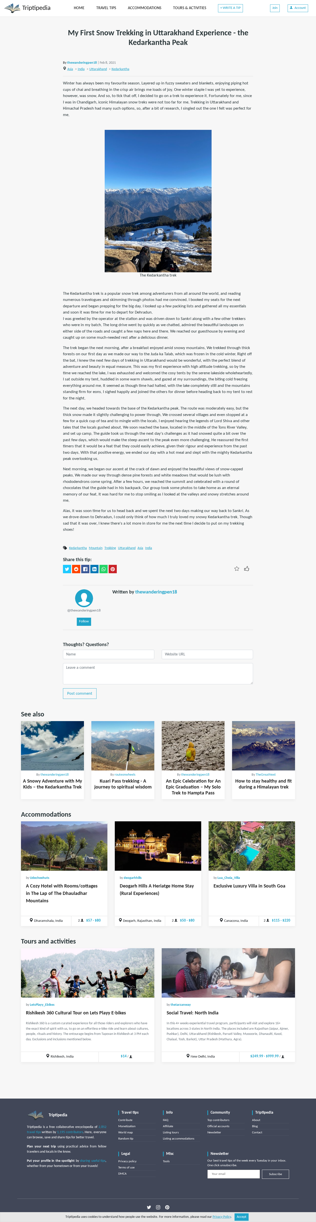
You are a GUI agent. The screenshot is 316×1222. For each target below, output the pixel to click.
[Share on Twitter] (67, 569)
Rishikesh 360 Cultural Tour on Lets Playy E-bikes (76, 1013)
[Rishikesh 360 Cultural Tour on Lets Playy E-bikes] (87, 973)
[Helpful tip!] (246, 568)
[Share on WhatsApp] (103, 569)
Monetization (127, 1126)
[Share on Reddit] (76, 569)
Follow (84, 621)
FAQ (165, 1120)
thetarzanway (181, 1004)
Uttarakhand (98, 69)
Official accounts (218, 1126)
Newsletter (214, 1132)
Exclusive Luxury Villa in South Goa (249, 886)
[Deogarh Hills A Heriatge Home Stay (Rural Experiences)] (158, 846)
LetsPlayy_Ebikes (42, 1004)
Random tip (125, 1138)
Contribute (125, 1120)
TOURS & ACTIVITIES (189, 8)
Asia (70, 69)
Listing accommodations (178, 1138)
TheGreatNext (266, 774)
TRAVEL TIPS (106, 8)
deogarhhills (133, 878)
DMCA (122, 1173)
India (81, 69)
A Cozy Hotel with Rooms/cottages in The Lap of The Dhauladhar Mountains (62, 894)
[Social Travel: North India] (228, 973)
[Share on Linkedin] (94, 569)
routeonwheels (125, 774)
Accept (241, 1217)
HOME (79, 8)
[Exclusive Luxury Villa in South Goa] (252, 846)
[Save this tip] (236, 568)
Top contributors (218, 1120)
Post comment (79, 693)
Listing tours (171, 1132)
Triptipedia (36, 8)
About (256, 1120)
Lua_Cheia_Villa (228, 878)
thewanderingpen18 (82, 62)
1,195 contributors (70, 1132)
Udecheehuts (39, 878)
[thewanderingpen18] (84, 598)
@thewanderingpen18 (84, 610)
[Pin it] (113, 569)
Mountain (95, 548)
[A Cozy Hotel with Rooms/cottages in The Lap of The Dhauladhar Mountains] (64, 846)
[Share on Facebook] (85, 569)
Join (274, 8)
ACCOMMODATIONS (144, 8)
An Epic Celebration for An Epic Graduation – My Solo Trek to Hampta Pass (193, 787)
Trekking (110, 548)
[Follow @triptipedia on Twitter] (149, 1207)
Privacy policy (127, 1161)
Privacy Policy (222, 1217)
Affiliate (168, 1126)
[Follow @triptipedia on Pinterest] (167, 1207)
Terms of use (126, 1167)
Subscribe (275, 1174)
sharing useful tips (92, 1161)
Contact (257, 1132)
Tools (166, 1161)
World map (125, 1132)
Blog (255, 1126)
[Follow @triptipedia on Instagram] (158, 1207)
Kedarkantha (120, 69)
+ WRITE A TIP (230, 8)
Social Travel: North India (192, 1013)
